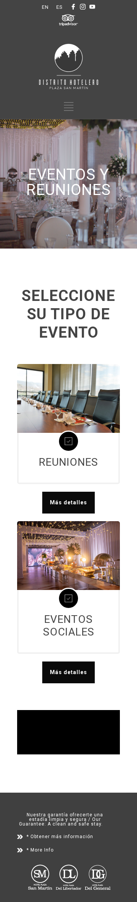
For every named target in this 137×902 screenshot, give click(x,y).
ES (59, 7)
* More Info (40, 850)
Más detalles (68, 502)
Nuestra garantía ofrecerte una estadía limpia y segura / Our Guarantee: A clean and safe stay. (61, 819)
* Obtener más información (60, 836)
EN (45, 7)
